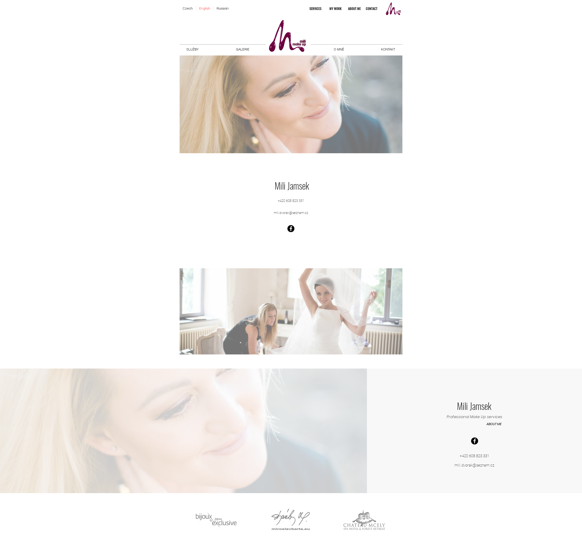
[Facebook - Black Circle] (290, 228)
